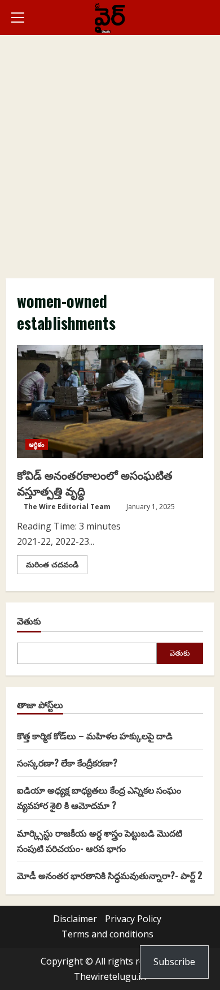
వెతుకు (29, 620)
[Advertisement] (110, 151)
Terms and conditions (107, 934)
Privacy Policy (133, 918)
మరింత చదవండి (56, 566)
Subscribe (174, 961)
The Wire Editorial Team (67, 506)
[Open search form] (211, 17)
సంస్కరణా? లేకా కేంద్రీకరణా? (67, 762)
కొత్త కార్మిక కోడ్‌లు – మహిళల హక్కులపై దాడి (95, 735)
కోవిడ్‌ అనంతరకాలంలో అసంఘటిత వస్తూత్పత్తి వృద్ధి (110, 401)
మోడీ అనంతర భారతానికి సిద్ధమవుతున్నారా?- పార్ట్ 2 (110, 875)
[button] (18, 17)
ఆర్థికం (37, 444)
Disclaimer (75, 918)
